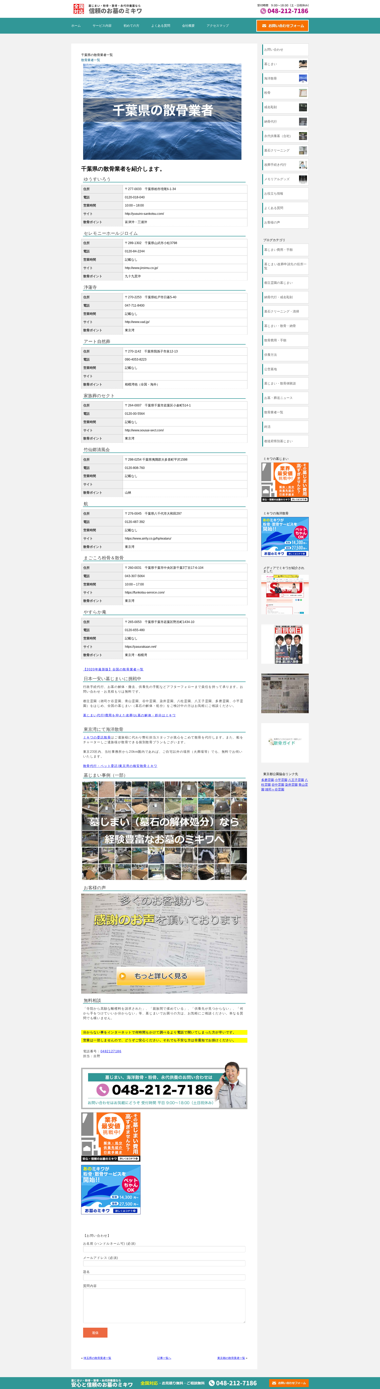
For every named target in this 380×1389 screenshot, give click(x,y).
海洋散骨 (270, 78)
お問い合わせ (273, 49)
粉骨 (267, 92)
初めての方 (131, 25)
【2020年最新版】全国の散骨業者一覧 (113, 669)
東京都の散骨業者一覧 (231, 1358)
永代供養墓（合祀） (278, 136)
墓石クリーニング (277, 150)
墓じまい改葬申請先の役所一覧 (285, 266)
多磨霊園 (267, 780)
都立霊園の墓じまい (278, 282)
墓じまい (270, 64)
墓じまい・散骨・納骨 (280, 326)
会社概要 (188, 25)
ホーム (76, 25)
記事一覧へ (164, 1358)
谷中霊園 (278, 784)
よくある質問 (160, 25)
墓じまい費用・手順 (278, 249)
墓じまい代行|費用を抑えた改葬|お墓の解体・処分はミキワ (129, 715)
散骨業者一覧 (90, 60)
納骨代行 (270, 121)
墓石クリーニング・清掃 (281, 311)
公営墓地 (270, 369)
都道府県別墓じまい (278, 441)
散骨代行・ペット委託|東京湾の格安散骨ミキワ (120, 766)
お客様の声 (272, 222)
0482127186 (111, 1051)
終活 (267, 426)
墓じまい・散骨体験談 (280, 383)
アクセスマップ (218, 25)
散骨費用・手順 (275, 340)
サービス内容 (102, 25)
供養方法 (270, 354)
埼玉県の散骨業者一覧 (97, 1358)
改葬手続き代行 (275, 164)
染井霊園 (291, 784)
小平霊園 (281, 780)
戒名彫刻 (270, 107)
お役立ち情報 (273, 193)
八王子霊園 (296, 780)
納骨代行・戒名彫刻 (278, 297)
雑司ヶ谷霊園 (274, 789)
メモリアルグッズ (277, 179)
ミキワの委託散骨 (97, 737)
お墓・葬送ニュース (278, 398)
